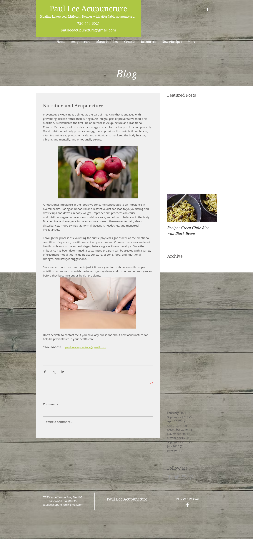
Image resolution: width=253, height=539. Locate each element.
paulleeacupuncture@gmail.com (88, 30)
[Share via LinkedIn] (63, 372)
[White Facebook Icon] (207, 9)
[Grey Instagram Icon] (184, 477)
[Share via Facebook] (44, 372)
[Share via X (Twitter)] (54, 372)
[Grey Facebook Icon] (169, 477)
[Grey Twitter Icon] (176, 477)
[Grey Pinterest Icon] (191, 477)
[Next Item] (211, 208)
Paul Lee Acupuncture (88, 8)
